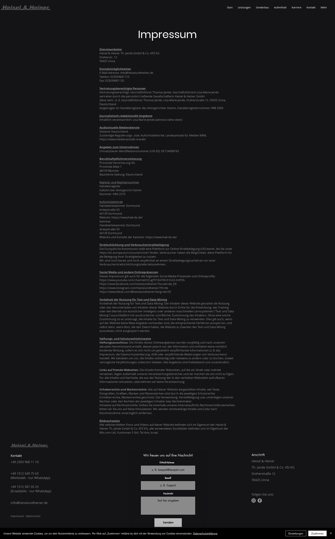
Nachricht (168, 493)
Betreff (168, 478)
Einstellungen (295, 533)
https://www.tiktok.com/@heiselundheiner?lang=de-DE (135, 292)
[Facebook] (260, 500)
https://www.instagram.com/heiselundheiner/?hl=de (133, 288)
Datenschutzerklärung (205, 533)
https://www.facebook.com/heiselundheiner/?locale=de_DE (138, 284)
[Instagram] (253, 500)
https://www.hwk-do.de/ (127, 217)
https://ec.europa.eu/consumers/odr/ (124, 253)
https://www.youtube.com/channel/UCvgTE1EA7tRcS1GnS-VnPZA (142, 280)
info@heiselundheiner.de (136, 73)
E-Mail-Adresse (167, 462)
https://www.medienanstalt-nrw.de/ (122, 139)
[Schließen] (331, 533)
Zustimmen (317, 533)
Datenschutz (33, 516)
